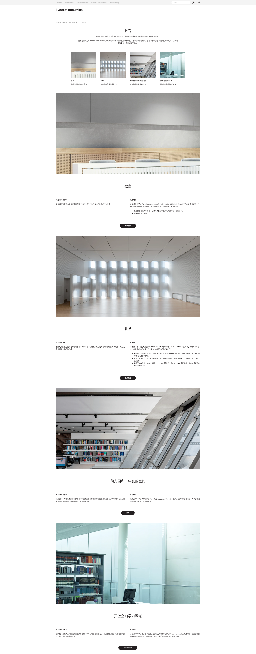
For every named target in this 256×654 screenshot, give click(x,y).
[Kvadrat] (59, 2)
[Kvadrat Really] (114, 2)
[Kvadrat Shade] (69, 2)
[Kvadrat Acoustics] (82, 2)
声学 (80, 22)
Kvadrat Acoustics (61, 22)
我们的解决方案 (73, 22)
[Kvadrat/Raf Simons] (99, 2)
